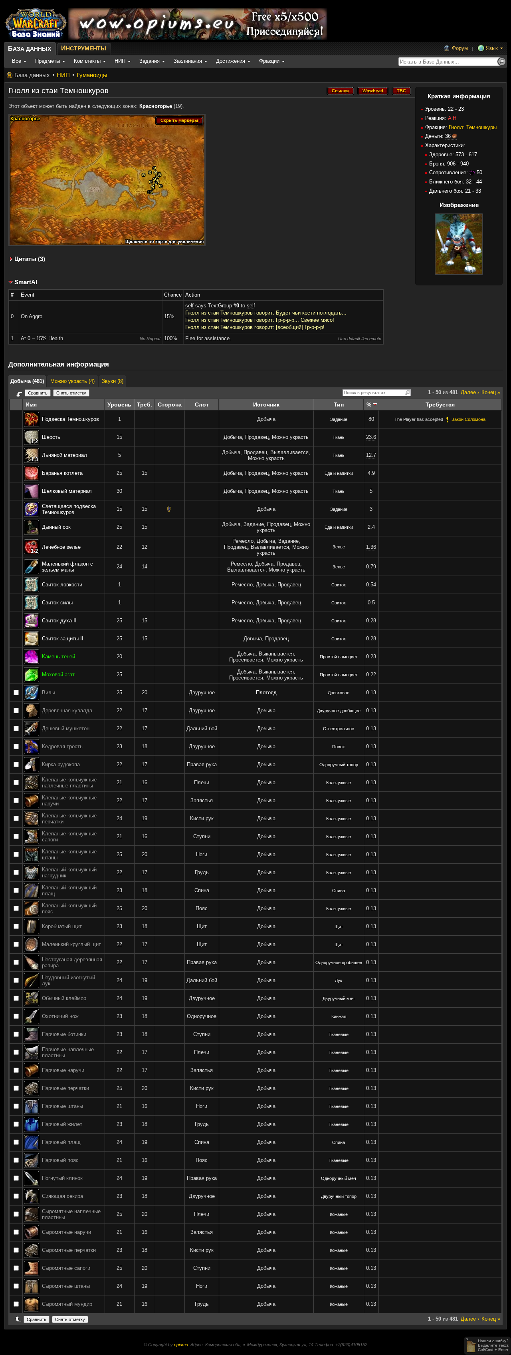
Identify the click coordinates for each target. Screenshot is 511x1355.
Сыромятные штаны (66, 1286)
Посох (338, 746)
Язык (492, 48)
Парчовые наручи (63, 1070)
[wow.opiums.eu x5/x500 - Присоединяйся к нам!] (197, 24)
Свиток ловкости (62, 585)
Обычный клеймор (64, 998)
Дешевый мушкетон (65, 728)
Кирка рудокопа (61, 764)
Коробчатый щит (62, 926)
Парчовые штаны (62, 1106)
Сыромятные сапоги (66, 1268)
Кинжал (338, 1016)
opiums (181, 1344)
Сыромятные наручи (66, 1232)
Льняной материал (64, 455)
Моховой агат (58, 675)
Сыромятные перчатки (69, 1250)
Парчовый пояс (60, 1160)
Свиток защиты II (62, 639)
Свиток (338, 584)
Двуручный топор (339, 1196)
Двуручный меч (339, 998)
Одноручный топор (338, 764)
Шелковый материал (67, 491)
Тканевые (339, 1034)
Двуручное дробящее (338, 710)
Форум (460, 48)
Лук (338, 980)
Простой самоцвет (339, 656)
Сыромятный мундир (67, 1304)
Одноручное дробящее (338, 962)
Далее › (470, 392)
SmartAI (25, 282)
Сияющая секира (62, 1196)
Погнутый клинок (62, 1178)
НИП (63, 75)
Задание (338, 419)
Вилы (48, 692)
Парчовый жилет (62, 1124)
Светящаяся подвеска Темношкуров (69, 509)
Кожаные (339, 1214)
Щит (339, 926)
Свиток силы (57, 603)
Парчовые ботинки (64, 1034)
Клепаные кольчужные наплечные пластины (69, 783)
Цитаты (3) (29, 258)
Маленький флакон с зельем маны (67, 567)
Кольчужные (338, 782)
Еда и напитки (339, 473)
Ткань (339, 437)
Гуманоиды (92, 75)
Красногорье (155, 106)
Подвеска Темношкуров (70, 419)
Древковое (338, 692)
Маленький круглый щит (71, 944)
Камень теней (58, 657)
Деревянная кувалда (67, 710)
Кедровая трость (62, 746)
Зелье (339, 546)
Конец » (490, 392)
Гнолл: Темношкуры (473, 127)
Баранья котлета (62, 473)
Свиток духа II (59, 621)
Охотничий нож (60, 1016)
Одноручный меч (338, 1178)
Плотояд (266, 692)
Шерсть (51, 437)
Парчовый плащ (61, 1142)
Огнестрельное (338, 728)
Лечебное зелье (61, 547)
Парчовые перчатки (65, 1088)
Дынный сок (56, 527)
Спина (338, 890)
